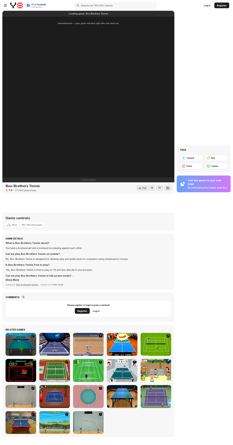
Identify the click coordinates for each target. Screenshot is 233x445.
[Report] (159, 188)
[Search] (77, 5)
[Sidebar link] (5, 5)
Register (222, 5)
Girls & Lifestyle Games (27, 284)
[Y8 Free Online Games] (16, 5)
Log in (207, 5)
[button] (12, 279)
